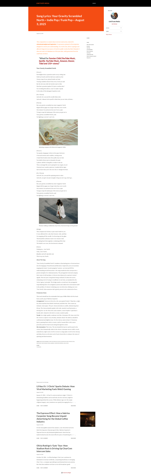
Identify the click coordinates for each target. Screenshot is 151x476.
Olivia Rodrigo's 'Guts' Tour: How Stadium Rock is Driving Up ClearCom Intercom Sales (54, 448)
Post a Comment (44, 405)
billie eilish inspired (90, 44)
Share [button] (88, 38)
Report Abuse (109, 34)
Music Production (90, 51)
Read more (73, 405)
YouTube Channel (73, 49)
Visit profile (114, 24)
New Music (89, 52)
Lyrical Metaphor (90, 49)
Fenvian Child (55, 58)
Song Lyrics (89, 57)
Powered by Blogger (67, 472)
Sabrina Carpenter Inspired (91, 56)
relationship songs (90, 54)
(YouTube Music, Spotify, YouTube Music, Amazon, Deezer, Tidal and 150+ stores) (57, 61)
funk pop (88, 46)
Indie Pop (88, 47)
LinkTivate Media (42, 3)
